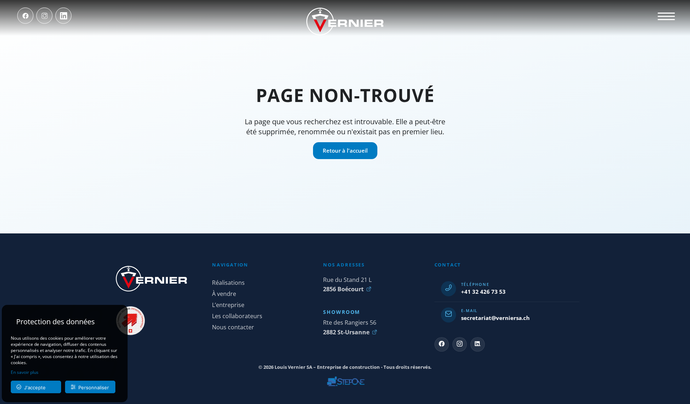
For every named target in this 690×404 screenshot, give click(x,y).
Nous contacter (233, 327)
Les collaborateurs (237, 316)
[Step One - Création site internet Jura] (345, 381)
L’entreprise (228, 304)
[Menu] (666, 16)
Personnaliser (92, 387)
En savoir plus (24, 372)
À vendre (224, 293)
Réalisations (228, 282)
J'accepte (33, 387)
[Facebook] (25, 16)
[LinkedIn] (63, 16)
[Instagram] (44, 16)
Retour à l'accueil (345, 150)
